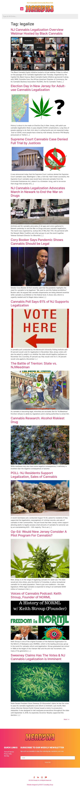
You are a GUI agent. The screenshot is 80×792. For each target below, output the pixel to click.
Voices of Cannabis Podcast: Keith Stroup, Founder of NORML (36, 595)
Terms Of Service (9, 752)
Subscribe (47, 762)
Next (66, 719)
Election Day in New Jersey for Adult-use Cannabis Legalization (38, 88)
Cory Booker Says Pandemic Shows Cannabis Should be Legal (37, 241)
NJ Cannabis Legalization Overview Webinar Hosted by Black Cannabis (37, 31)
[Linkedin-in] (38, 777)
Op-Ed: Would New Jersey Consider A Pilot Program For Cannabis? (39, 533)
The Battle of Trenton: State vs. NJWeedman (34, 365)
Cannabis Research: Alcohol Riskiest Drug (37, 420)
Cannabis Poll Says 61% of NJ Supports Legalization (40, 303)
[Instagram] (42, 777)
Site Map (6, 756)
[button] (21, 8)
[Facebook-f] (34, 777)
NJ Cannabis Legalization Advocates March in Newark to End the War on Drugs (38, 191)
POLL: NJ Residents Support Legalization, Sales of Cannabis (34, 475)
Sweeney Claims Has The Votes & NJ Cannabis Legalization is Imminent (38, 657)
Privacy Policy (8, 754)
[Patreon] (46, 777)
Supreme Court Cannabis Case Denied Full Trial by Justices (39, 141)
